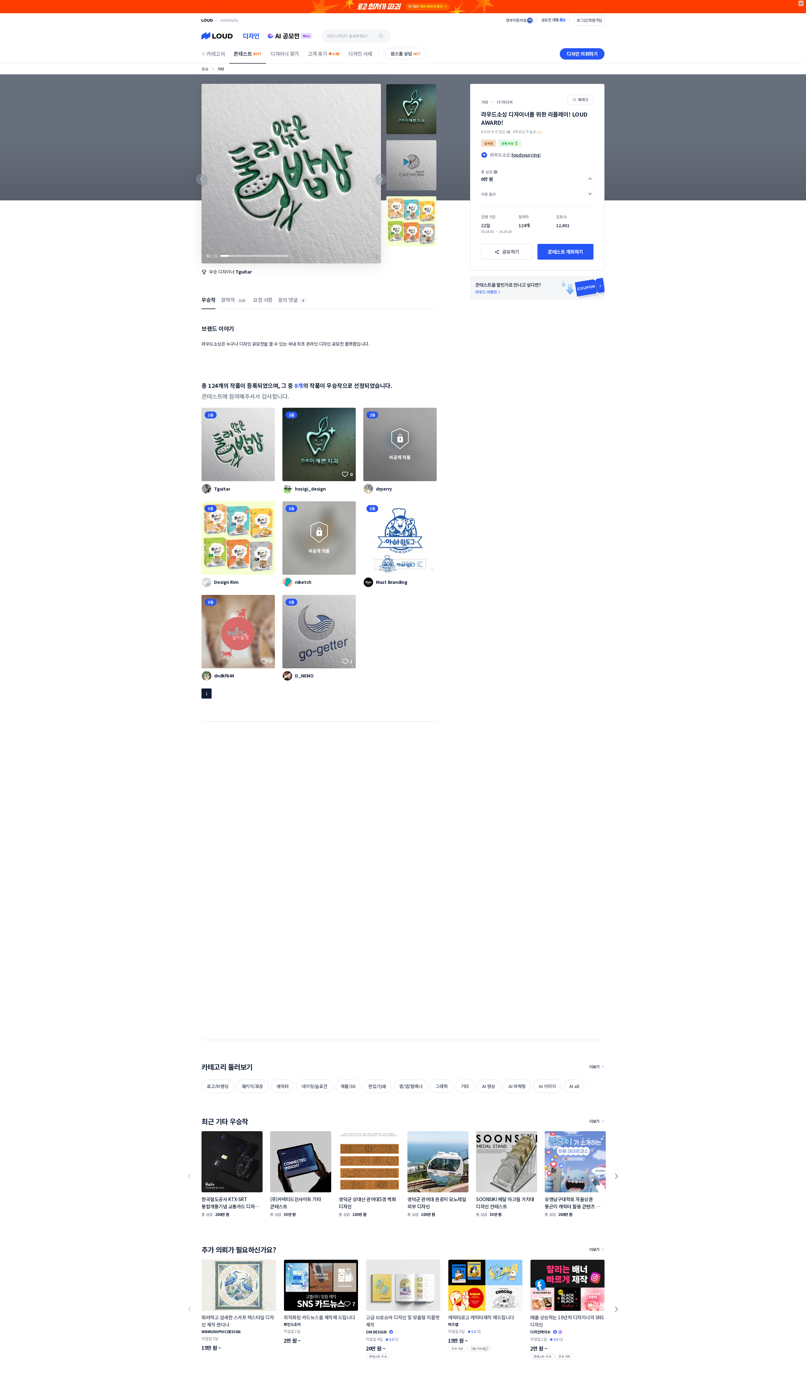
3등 (210, 508)
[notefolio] (229, 20)
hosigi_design (310, 489)
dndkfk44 (224, 675)
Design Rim (226, 582)
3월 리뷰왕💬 (479, 1348)
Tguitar (244, 271)
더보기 (594, 1066)
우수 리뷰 (457, 1348)
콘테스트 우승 (378, 1356)
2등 (291, 414)
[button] (537, 175)
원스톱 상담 (406, 53)
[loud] (207, 20)
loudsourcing (526, 155)
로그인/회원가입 (589, 20)
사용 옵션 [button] (488, 194)
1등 (210, 414)
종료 (205, 69)
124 (241, 300)
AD (801, 3)
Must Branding (391, 582)
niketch (303, 582)
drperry (384, 489)
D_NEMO (304, 675)
